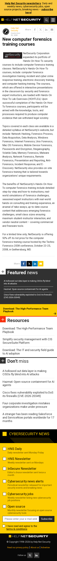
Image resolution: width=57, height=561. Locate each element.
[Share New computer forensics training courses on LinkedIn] (46, 29)
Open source (16, 506)
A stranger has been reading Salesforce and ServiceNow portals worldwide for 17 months (28, 417)
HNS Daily (15, 449)
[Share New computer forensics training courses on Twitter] (40, 29)
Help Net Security (15, 29)
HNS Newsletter (19, 459)
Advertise (45, 547)
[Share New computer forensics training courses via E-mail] (52, 29)
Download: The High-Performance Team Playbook (25, 310)
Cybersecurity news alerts (26, 481)
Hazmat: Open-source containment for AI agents (26, 289)
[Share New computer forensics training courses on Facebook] (35, 29)
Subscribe (46, 519)
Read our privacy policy (17, 547)
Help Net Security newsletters (23, 3)
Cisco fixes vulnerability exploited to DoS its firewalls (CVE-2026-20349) (28, 394)
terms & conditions (16, 529)
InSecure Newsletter (22, 469)
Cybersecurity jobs (20, 494)
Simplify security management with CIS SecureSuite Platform (27, 341)
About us (35, 547)
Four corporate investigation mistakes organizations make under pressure (26, 405)
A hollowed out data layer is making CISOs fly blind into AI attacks (24, 372)
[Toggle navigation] (53, 20)
